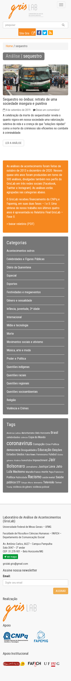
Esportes (12, 284)
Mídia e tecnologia (17, 325)
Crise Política (52, 444)
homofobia (26, 460)
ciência (24, 437)
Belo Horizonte (42, 432)
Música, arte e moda (19, 350)
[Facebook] (38, 33)
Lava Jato (55, 466)
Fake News (30, 454)
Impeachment (40, 460)
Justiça (43, 466)
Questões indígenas (18, 367)
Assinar (61, 590)
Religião (11, 400)
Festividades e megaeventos (24, 292)
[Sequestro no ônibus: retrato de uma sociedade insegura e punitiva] (35, 80)
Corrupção (39, 444)
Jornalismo (31, 466)
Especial (11, 275)
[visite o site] (16, 636)
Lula (9, 471)
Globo (60, 454)
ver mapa (11, 556)
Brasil (54, 433)
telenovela (38, 482)
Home (9, 46)
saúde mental (48, 477)
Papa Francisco (56, 472)
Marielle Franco (33, 471)
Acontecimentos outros (20, 251)
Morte (10, 333)
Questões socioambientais (22, 391)
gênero (10, 460)
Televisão (48, 482)
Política (11, 477)
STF (18, 482)
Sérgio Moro (27, 482)
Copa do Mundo (37, 437)
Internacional (14, 317)
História (17, 460)
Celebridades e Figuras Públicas (25, 259)
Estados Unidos (15, 454)
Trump (9, 487)
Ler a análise (13, 143)
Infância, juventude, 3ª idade (23, 309)
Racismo (34, 476)
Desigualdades (29, 450)
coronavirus (19, 443)
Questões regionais (18, 383)
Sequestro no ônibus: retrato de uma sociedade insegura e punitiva (30, 101)
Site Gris (24, 33)
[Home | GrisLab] (26, 11)
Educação (44, 450)
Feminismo (42, 454)
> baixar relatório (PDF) (20, 224)
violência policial (41, 486)
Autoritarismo (28, 432)
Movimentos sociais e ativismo (25, 342)
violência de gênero (22, 487)
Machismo (19, 471)
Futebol (53, 454)
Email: (6, 576)
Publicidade (21, 477)
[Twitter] (44, 33)
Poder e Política (16, 358)
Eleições (57, 450)
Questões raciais (16, 375)
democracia (13, 450)
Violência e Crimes (18, 408)
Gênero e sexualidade (19, 300)
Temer (58, 482)
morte (44, 471)
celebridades (13, 437)
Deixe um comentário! (48, 109)
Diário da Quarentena (19, 267)
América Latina (14, 433)
